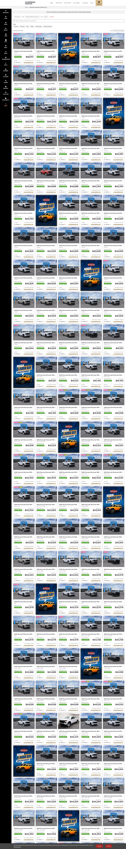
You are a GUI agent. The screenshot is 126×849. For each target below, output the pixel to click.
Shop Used (67, 2)
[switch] (16, 26)
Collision (85, 3)
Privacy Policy (17, 847)
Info (91, 2)
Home (51, 3)
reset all (52, 16)
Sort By (112, 30)
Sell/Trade (76, 3)
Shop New (58, 2)
